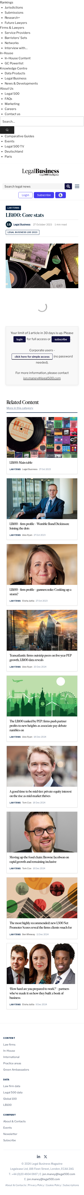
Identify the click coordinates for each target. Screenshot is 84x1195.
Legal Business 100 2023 (23, 232)
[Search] (7, 130)
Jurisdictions (14, 7)
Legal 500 (12, 94)
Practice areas (12, 1063)
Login (25, 195)
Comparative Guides (19, 136)
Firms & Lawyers (12, 28)
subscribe (61, 339)
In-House (6, 53)
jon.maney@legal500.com (42, 378)
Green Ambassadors (16, 1069)
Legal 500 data (12, 1092)
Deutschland (14, 151)
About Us (6, 88)
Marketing (12, 104)
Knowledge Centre (13, 68)
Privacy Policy (36, 1185)
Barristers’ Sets (16, 38)
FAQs (8, 99)
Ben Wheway (28, 934)
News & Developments (21, 83)
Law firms (13, 207)
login (20, 339)
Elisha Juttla (28, 600)
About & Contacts (14, 1121)
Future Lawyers (16, 23)
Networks (12, 43)
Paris (8, 156)
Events (9, 141)
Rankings (6, 2)
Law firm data (11, 1086)
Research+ (12, 18)
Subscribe (44, 195)
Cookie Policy (53, 1185)
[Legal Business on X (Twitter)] (45, 1157)
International (11, 1057)
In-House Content (18, 58)
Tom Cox (26, 802)
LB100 (7, 1104)
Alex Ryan (27, 535)
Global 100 (10, 1098)
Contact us (12, 114)
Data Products (15, 73)
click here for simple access (32, 356)
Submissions (14, 12)
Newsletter (10, 1134)
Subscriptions (71, 1185)
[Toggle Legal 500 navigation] (60, 195)
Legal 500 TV (14, 146)
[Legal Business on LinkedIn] (38, 1157)
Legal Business (16, 78)
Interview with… (16, 48)
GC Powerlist (14, 63)
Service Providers (17, 33)
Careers (10, 109)
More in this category (20, 408)
